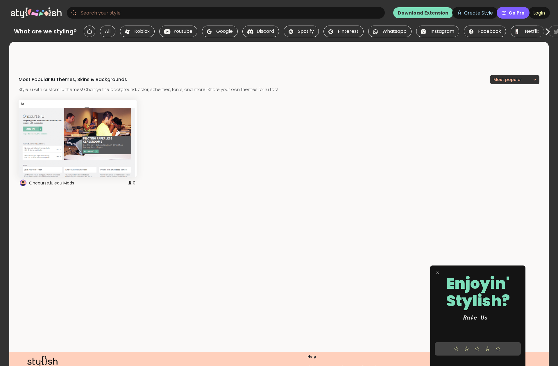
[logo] (36, 13)
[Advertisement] (279, 55)
